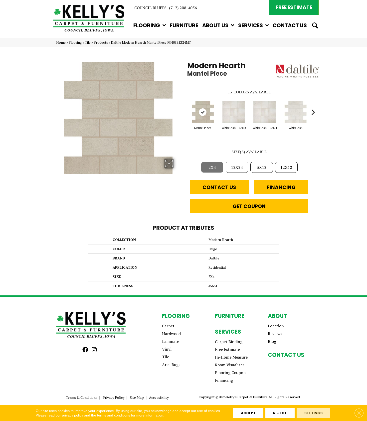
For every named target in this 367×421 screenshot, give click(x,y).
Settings (313, 413)
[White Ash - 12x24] (264, 112)
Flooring (75, 42)
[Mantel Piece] (202, 112)
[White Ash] (295, 112)
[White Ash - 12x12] (233, 112)
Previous (184, 104)
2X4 (212, 167)
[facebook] (85, 350)
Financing (281, 187)
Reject (280, 413)
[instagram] (94, 350)
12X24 (237, 167)
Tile (88, 42)
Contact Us (219, 187)
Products (101, 42)
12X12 (286, 167)
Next (313, 104)
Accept (248, 413)
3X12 (261, 167)
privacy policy (72, 415)
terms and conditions (113, 415)
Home (61, 42)
